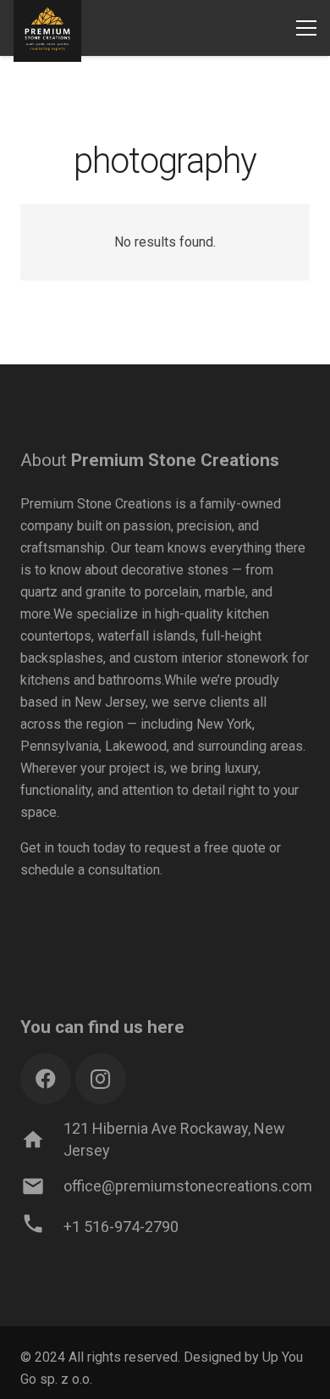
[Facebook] (45, 1078)
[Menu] (306, 28)
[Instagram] (100, 1078)
